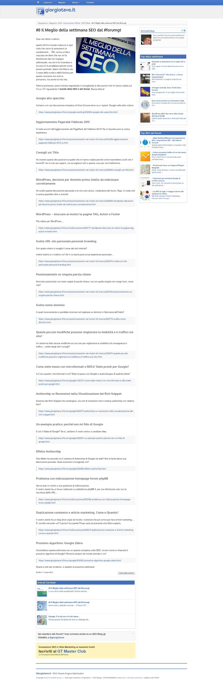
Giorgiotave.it (43, 23)
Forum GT (41, 88)
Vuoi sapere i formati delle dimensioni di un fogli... (168, 65)
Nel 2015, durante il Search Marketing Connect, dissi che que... (168, 194)
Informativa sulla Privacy (135, 678)
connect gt (47, 2)
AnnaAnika (147, 31)
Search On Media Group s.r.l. (54, 678)
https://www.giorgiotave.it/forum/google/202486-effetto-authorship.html (72, 468)
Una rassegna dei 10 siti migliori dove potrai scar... (168, 91)
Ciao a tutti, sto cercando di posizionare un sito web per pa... (168, 181)
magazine (61, 2)
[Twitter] (185, 30)
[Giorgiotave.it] (56, 11)
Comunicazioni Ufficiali (71, 23)
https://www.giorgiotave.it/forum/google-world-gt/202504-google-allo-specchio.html (78, 112)
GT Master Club (71, 651)
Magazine (53, 23)
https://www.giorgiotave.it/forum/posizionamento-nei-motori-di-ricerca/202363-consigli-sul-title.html (86, 169)
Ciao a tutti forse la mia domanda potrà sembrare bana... (169, 155)
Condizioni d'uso (121, 678)
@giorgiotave (57, 637)
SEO (60, 23)
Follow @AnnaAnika (126, 573)
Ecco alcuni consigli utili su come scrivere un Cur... (169, 102)
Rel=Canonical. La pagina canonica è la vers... (167, 78)
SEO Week (86, 23)
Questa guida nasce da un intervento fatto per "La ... (169, 117)
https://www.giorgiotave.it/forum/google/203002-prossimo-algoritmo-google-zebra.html (80, 560)
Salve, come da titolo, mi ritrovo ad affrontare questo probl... (168, 168)
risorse (75, 2)
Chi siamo (90, 2)
